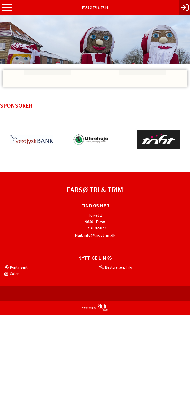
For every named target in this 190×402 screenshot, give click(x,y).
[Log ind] (184, 7)
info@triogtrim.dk (99, 235)
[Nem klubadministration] (95, 309)
